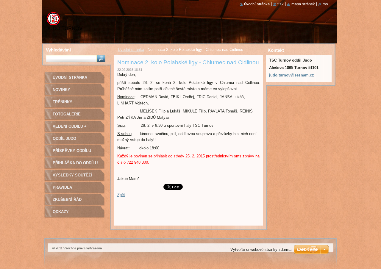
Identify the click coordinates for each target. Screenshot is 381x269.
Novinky (61, 89)
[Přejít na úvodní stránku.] (53, 21)
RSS (325, 4)
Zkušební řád (67, 199)
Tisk (280, 4)
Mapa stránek (303, 4)
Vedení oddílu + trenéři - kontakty (73, 128)
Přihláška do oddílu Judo (75, 165)
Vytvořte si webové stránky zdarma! (261, 249)
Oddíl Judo (64, 138)
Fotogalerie (67, 114)
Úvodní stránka (131, 49)
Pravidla (62, 187)
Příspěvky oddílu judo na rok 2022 (72, 152)
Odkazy (61, 211)
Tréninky (62, 102)
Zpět (121, 195)
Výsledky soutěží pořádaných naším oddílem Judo (73, 177)
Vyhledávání (58, 49)
